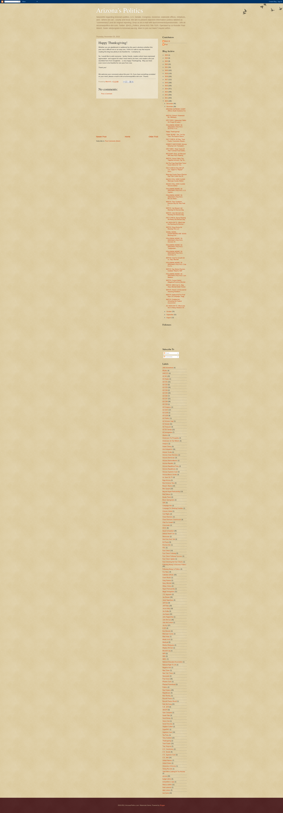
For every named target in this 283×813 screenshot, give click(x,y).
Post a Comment (106, 94)
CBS (164, 503)
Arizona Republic (168, 463)
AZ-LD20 (165, 415)
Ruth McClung (167, 704)
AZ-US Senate (167, 429)
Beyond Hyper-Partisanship (171, 491)
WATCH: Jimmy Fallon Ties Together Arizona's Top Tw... (176, 159)
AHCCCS (165, 373)
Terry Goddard (167, 738)
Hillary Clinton (167, 586)
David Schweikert (168, 531)
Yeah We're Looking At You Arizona (174, 771)
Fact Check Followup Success (172, 556)
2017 (166, 79)
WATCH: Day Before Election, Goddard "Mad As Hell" (175, 270)
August (168, 317)
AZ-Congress (167, 407)
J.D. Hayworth (167, 594)
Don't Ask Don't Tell (169, 539)
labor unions (166, 790)
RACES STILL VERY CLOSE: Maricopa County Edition (175, 180)
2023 (166, 61)
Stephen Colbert (168, 726)
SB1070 (165, 710)
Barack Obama (167, 486)
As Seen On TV (168, 477)
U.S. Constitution (168, 749)
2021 (166, 67)
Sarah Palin (166, 715)
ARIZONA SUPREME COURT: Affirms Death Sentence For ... (176, 110)
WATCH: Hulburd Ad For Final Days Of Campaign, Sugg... (175, 295)
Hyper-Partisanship (169, 589)
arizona (165, 776)
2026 (166, 55)
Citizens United (167, 511)
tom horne (166, 793)
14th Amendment (168, 368)
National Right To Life (169, 665)
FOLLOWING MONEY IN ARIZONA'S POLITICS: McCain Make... (174, 196)
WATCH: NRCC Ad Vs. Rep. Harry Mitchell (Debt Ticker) (175, 286)
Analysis (165, 443)
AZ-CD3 (165, 387)
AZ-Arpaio (166, 379)
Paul (166, 44)
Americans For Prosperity (171, 438)
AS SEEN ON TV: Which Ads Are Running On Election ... (175, 223)
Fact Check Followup (169, 553)
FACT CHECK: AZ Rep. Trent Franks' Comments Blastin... (176, 140)
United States (167, 763)
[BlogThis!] (126, 82)
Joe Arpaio (166, 614)
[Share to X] (128, 82)
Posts (167, 353)
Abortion (165, 435)
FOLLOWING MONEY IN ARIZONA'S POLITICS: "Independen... (174, 246)
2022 (166, 64)
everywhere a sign (168, 782)
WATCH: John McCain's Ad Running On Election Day (175, 213)
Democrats (166, 536)
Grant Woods (167, 577)
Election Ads (167, 545)
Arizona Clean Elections (170, 455)
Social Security (167, 724)
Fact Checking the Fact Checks (173, 562)
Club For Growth (168, 522)
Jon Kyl (165, 625)
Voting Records (167, 769)
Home (127, 137)
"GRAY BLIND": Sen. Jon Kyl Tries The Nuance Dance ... (175, 135)
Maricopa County (168, 634)
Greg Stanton (167, 580)
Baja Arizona (167, 480)
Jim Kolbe (166, 611)
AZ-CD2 (165, 384)
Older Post (153, 137)
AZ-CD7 (165, 398)
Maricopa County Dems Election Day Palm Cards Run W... (176, 175)
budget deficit (167, 779)
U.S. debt (166, 757)
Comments (168, 357)
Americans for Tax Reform (171, 441)
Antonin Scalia (167, 452)
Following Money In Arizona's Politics (174, 564)
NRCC (164, 659)
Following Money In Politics (171, 569)
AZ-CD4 (165, 390)
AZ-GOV (165, 410)
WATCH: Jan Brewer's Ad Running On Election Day (175, 209)
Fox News (166, 572)
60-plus (165, 370)
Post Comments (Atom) (112, 141)
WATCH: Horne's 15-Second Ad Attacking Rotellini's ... (176, 290)
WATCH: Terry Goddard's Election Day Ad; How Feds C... (175, 203)
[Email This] (124, 82)
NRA (164, 656)
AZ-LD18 (165, 413)
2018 (166, 76)
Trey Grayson (167, 746)
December (169, 103)
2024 (166, 58)
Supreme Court (167, 732)
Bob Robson (166, 494)
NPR (164, 653)
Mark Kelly (166, 636)
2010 (166, 101)
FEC (164, 548)
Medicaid (165, 642)
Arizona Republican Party (171, 466)
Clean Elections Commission (172, 519)
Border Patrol (167, 497)
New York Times (168, 673)
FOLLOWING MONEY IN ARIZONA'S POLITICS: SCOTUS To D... (174, 126)
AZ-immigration (167, 432)
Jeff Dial (165, 603)
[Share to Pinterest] (132, 82)
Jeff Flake (166, 606)
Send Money (167, 718)
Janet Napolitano (168, 600)
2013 (166, 92)
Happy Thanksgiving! (173, 131)
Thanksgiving (167, 741)
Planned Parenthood (169, 684)
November (169, 106)
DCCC (164, 528)
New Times (166, 670)
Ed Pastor (166, 542)
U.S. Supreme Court (169, 755)
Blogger (162, 805)
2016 (166, 82)
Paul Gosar (166, 679)
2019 (166, 73)
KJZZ (164, 628)
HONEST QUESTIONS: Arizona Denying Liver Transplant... (176, 145)
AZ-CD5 (165, 393)
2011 (166, 98)
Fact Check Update (169, 559)
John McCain (167, 620)
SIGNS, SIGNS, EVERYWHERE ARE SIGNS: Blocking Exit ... (176, 233)
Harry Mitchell (167, 583)
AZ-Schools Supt (168, 421)
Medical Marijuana (168, 645)
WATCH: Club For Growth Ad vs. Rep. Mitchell (175, 258)
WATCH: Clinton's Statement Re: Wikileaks (175, 116)
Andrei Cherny (167, 446)
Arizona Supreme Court (170, 472)
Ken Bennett (166, 631)
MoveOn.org (166, 651)
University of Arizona (169, 766)
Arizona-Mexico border (170, 474)
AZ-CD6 (165, 396)
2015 (166, 85)
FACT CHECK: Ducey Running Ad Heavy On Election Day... (176, 218)
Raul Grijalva (167, 690)
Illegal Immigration (168, 591)
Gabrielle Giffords (168, 575)
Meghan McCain (168, 648)
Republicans (166, 693)
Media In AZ (166, 639)
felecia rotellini (167, 784)
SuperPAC (166, 729)
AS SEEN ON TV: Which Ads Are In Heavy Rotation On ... (176, 306)
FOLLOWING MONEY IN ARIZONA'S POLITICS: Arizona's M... (174, 240)
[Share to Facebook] (130, 82)
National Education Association (172, 662)
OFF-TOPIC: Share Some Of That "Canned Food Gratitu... (176, 149)
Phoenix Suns (167, 681)
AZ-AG (165, 376)
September (170, 314)
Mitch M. (167, 41)
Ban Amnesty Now (168, 483)
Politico (165, 687)
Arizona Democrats (169, 458)
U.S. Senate (166, 752)
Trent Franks (167, 743)
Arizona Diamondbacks (170, 460)
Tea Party (166, 735)
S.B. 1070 (166, 707)
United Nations (167, 760)
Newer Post (101, 137)
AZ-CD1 (165, 382)
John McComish (168, 622)
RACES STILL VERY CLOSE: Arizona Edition (175, 185)
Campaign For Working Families (173, 508)
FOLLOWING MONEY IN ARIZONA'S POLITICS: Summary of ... (174, 253)
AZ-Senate (166, 424)
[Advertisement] (127, 117)
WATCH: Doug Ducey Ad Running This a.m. (174, 228)
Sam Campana (167, 712)
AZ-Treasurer (167, 427)
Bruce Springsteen (168, 500)
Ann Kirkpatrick (167, 449)
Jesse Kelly (166, 608)
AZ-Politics (166, 418)
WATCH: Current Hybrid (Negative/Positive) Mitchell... (176, 281)
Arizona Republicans (169, 469)
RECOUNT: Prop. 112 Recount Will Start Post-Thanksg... (176, 154)
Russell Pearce (167, 698)
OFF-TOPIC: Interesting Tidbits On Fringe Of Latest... (176, 121)
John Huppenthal (168, 617)
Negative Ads (167, 667)
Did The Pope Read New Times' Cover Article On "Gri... (176, 164)
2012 (166, 95)
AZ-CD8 (165, 401)
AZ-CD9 (165, 404)
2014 (166, 89)
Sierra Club (166, 721)
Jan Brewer (166, 597)
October (169, 311)
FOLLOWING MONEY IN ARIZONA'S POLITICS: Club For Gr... (176, 264)
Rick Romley (167, 696)
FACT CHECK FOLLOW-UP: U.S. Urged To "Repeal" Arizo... (175, 169)
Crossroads (166, 525)
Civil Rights (166, 514)
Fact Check (166, 550)
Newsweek (166, 676)
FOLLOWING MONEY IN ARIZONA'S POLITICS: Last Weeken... (176, 275)
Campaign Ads (167, 505)
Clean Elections (168, 517)
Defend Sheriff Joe (168, 533)
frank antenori (167, 787)
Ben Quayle (166, 488)
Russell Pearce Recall (170, 701)
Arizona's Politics (119, 10)
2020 (166, 70)
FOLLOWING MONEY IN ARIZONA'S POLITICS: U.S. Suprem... (176, 190)
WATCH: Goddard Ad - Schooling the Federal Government (174, 301)
